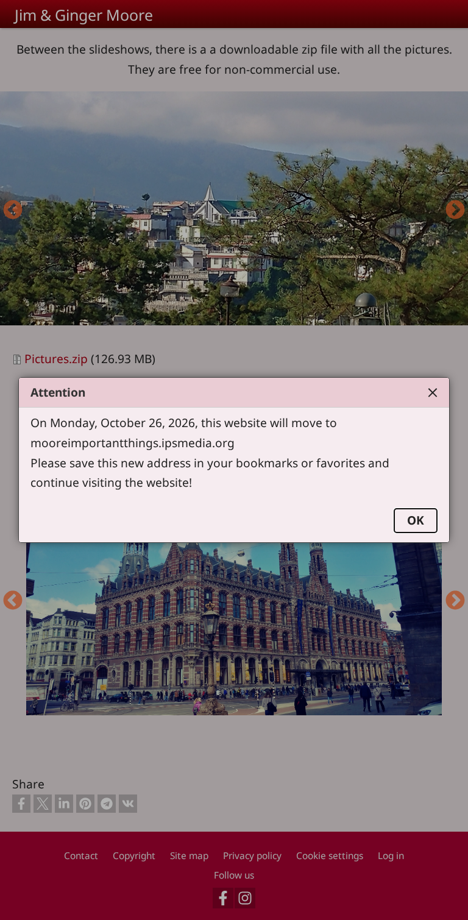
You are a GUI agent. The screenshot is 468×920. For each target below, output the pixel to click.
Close (432, 392)
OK (415, 520)
